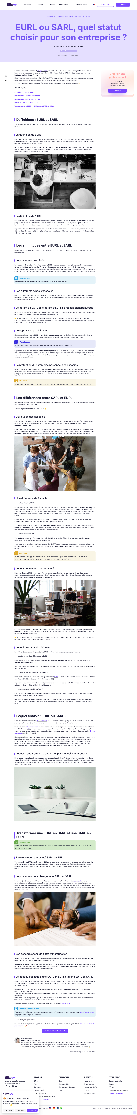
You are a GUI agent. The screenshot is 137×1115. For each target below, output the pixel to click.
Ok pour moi (32, 1110)
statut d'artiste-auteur (86, 1012)
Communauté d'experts (67, 1087)
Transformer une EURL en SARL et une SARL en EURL (34, 106)
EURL (28, 729)
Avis (35, 1084)
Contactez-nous (89, 1093)
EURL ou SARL (65, 1004)
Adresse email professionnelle (44, 1096)
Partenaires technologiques (118, 1090)
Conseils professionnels (68, 51)
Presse (86, 1090)
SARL (56, 677)
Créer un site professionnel (55, 1031)
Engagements (89, 1084)
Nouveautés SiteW (90, 1087)
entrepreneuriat (42, 71)
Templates (37, 1087)
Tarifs (52, 5)
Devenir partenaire (115, 1081)
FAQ (60, 1090)
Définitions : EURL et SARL (24, 92)
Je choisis (20, 1110)
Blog (60, 1081)
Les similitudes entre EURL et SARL (27, 96)
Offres (36, 1081)
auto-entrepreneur (32, 727)
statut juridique (42, 721)
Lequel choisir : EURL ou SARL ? (26, 103)
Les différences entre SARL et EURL (27, 99)
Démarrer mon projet (42, 1099)
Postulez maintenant (116, 1093)
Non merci (9, 1110)
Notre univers (88, 1081)
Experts (111, 1084)
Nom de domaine (40, 1093)
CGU (45, 1108)
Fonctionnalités (39, 1090)
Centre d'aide (63, 1084)
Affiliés (111, 1087)
